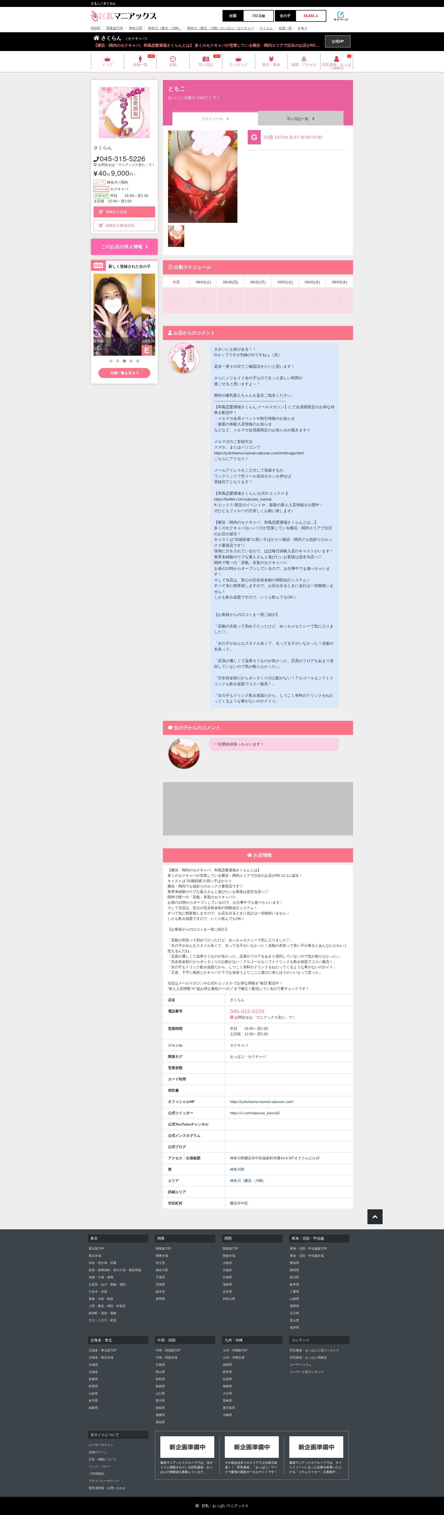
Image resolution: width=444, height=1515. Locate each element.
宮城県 (93, 1365)
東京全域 (95, 1256)
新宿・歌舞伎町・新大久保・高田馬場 (115, 1270)
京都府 (227, 1270)
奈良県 (227, 1291)
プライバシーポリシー (104, 1481)
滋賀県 (227, 1284)
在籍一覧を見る (123, 373)
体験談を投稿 (116, 212)
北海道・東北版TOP (102, 1350)
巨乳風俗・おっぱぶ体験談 (308, 1357)
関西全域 (229, 1256)
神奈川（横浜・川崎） (164, 28)
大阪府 (227, 1263)
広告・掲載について (102, 1459)
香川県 (160, 1400)
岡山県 (160, 1372)
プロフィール (214, 119)
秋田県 (93, 1386)
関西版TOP (230, 1248)
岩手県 (93, 1400)
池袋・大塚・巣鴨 (101, 1277)
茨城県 (160, 1284)
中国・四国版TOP (168, 1350)
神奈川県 (135, 28)
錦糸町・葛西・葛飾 (102, 1313)
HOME (96, 28)
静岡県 (294, 1270)
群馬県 (160, 1299)
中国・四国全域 (166, 1357)
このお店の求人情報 (122, 246)
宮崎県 (227, 1400)
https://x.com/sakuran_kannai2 (255, 1113)
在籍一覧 (285, 28)
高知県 (160, 1422)
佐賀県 (227, 1379)
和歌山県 (229, 1299)
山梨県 (294, 1299)
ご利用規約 (96, 1474)
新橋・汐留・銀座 (101, 1299)
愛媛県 (160, 1415)
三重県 (294, 1291)
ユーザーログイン (101, 1445)
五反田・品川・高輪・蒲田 (107, 1284)
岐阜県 (294, 1284)
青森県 (93, 1379)
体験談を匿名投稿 (120, 225)
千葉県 (160, 1277)
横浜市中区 (239, 1203)
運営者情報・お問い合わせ (107, 1488)
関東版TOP (114, 28)
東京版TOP (96, 1248)
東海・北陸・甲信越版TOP (308, 1248)
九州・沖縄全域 (233, 1357)
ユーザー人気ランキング (307, 1372)
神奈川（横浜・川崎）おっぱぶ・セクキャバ (220, 28)
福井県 (294, 1327)
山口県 (160, 1393)
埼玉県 (160, 1263)
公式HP (338, 41)
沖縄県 (227, 1415)
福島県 (93, 1408)
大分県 (227, 1393)
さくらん (266, 28)
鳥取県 (160, 1379)
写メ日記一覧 (299, 119)
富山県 (294, 1320)
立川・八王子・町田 (102, 1320)
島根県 (160, 1386)
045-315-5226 (122, 158)
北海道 (93, 1372)
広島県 (160, 1365)
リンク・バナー (99, 1466)
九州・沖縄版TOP (235, 1350)
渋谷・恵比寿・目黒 (102, 1263)
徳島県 (160, 1408)
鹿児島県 (229, 1408)
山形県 (93, 1393)
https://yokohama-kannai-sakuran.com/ (261, 1102)
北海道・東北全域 (101, 1357)
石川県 (294, 1313)
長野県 (294, 1306)
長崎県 (227, 1386)
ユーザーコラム (300, 1365)
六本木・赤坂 (98, 1291)
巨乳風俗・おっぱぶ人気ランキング (314, 1350)
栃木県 (160, 1291)
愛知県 (294, 1263)
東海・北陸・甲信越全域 (307, 1256)
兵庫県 (227, 1277)
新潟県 (294, 1277)
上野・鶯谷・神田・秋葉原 (107, 1306)
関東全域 (162, 1256)
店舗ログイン (98, 1452)
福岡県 (227, 1365)
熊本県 (227, 1372)
